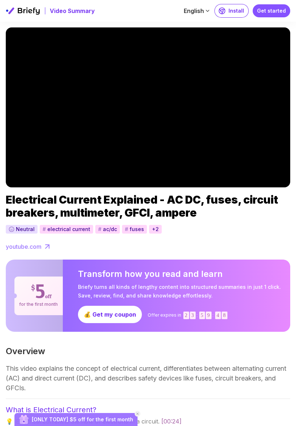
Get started (271, 11)
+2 (155, 229)
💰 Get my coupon (110, 314)
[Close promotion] (137, 414)
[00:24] (171, 421)
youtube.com (24, 246)
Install (236, 11)
